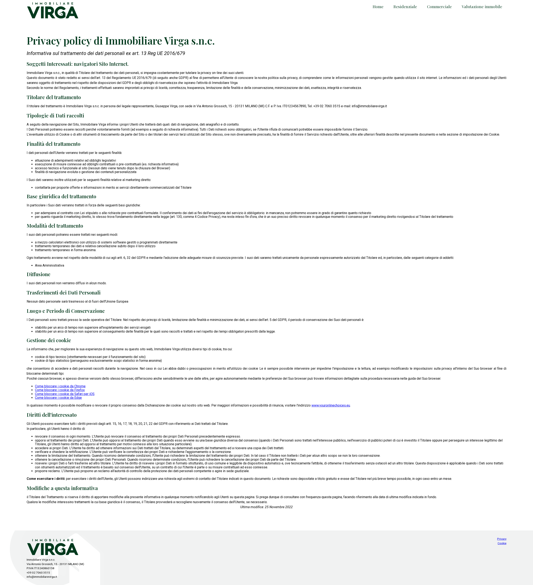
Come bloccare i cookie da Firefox (60, 390)
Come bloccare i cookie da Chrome (60, 386)
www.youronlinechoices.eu (330, 405)
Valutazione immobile (482, 6)
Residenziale (405, 6)
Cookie (502, 543)
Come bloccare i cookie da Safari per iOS (65, 394)
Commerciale (439, 6)
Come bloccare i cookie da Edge (58, 398)
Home (378, 6)
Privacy (501, 538)
